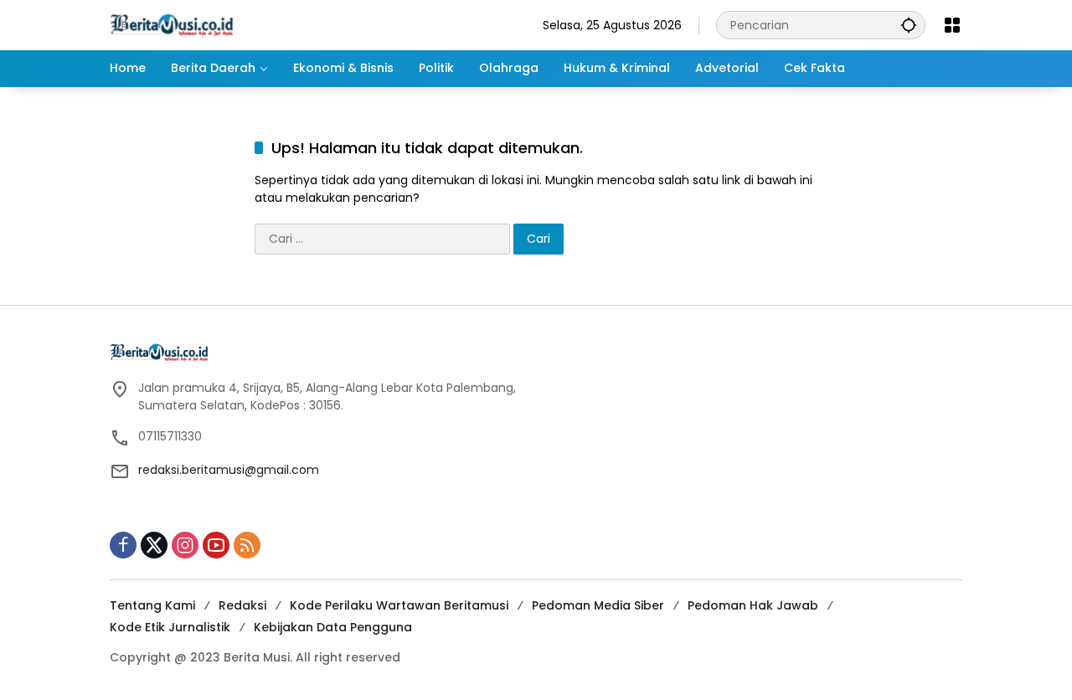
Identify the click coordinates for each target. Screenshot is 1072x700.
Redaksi (242, 605)
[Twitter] (154, 545)
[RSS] (247, 545)
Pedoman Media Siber (598, 605)
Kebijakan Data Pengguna (333, 627)
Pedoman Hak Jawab (753, 605)
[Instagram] (185, 545)
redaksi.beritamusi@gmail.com (228, 469)
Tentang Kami (152, 605)
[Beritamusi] (172, 24)
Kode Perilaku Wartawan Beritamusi (399, 605)
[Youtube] (216, 545)
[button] (908, 25)
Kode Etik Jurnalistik (170, 627)
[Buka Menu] (952, 25)
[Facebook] (123, 545)
